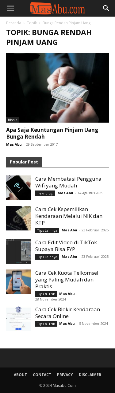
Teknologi (45, 193)
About (20, 374)
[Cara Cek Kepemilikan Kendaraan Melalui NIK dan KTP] (18, 218)
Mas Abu (14, 144)
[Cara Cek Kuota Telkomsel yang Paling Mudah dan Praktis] (18, 281)
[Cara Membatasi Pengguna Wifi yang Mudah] (18, 187)
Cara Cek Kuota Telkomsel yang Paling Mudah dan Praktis (66, 279)
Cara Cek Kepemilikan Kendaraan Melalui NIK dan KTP (68, 216)
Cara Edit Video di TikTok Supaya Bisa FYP (66, 246)
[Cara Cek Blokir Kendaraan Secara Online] (18, 318)
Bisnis (12, 119)
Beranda (13, 23)
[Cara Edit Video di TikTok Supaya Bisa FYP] (18, 251)
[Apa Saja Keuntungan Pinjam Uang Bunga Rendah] (57, 88)
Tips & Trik (46, 294)
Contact (42, 374)
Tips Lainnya (47, 230)
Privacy (65, 374)
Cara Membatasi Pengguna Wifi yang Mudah (68, 182)
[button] (10, 8)
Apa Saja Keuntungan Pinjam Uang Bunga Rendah (52, 133)
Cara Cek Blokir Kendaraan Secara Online (67, 313)
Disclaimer (90, 374)
